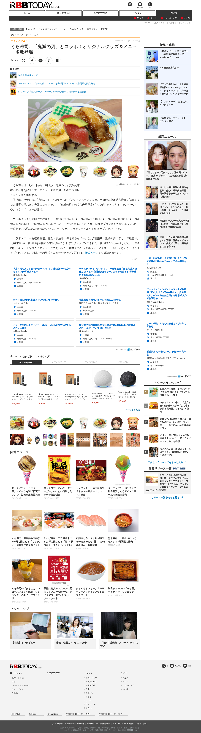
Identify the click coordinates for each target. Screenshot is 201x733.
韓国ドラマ (92, 29)
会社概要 (90, 724)
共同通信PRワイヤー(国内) (78, 714)
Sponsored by (121, 349)
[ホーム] (12, 35)
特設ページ (91, 252)
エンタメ (137, 13)
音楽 (88, 689)
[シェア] (32, 60)
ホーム (27, 13)
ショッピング (170, 18)
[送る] (40, 60)
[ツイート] (23, 60)
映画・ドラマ (91, 678)
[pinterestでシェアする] (49, 60)
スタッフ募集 (141, 724)
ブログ (88, 700)
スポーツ (89, 693)
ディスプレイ (91, 362)
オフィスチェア (59, 362)
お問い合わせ (57, 724)
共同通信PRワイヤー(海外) (111, 714)
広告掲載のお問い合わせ (74, 724)
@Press (32, 714)
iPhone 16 (30, 29)
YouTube (178, 666)
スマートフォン (18, 678)
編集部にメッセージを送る (129, 184)
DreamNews (52, 714)
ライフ (174, 13)
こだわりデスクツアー (49, 29)
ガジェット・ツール (20, 685)
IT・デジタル (63, 13)
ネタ (14, 682)
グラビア (89, 697)
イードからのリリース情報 (123, 724)
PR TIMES (16, 714)
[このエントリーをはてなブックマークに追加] (57, 60)
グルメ (139, 18)
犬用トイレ (123, 362)
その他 (187, 18)
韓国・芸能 (90, 685)
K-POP (104, 29)
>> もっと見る (133, 409)
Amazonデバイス (27, 362)
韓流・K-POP (91, 682)
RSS (189, 666)
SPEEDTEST (100, 13)
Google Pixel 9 (76, 29)
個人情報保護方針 (103, 724)
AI (64, 29)
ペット (153, 18)
